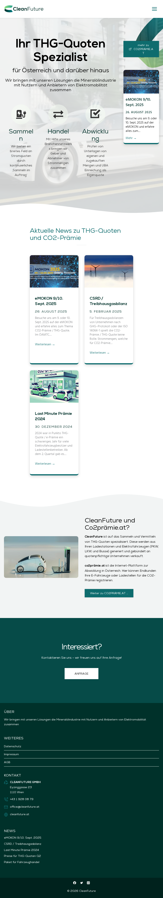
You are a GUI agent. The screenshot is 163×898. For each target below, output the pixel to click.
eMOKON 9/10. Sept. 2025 (138, 102)
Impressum (11, 754)
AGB (7, 762)
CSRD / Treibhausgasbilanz (108, 301)
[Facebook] (75, 883)
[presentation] (141, 82)
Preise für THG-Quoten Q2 (22, 856)
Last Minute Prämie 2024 (53, 416)
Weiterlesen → (45, 344)
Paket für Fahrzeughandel (21, 862)
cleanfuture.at (19, 814)
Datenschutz (12, 746)
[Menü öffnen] (154, 9)
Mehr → (131, 138)
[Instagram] (88, 883)
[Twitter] (81, 883)
